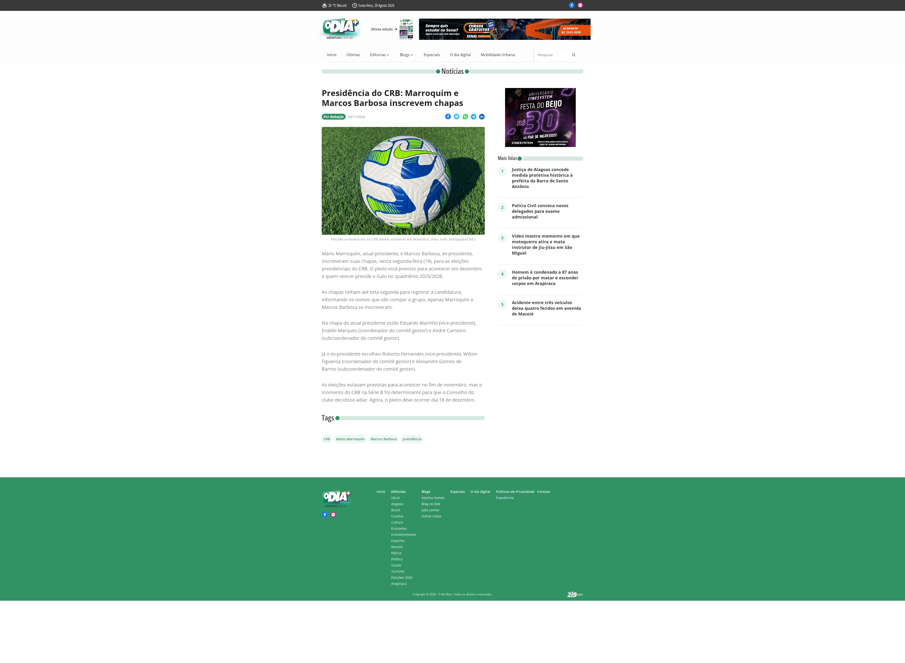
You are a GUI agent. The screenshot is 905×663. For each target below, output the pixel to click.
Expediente (505, 497)
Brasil (395, 510)
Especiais (432, 54)
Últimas (353, 54)
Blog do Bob (431, 504)
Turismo (397, 571)
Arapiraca (399, 583)
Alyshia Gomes (433, 497)
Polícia (396, 553)
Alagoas (397, 504)
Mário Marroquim (350, 439)
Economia (399, 528)
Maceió (397, 547)
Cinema (397, 516)
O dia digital (460, 54)
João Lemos (430, 510)
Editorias (378, 54)
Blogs (405, 54)
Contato (543, 491)
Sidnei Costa (431, 516)
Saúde (396, 565)
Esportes (398, 540)
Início (332, 54)
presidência (412, 439)
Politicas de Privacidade (515, 491)
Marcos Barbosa (384, 439)
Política (397, 559)
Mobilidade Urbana (498, 54)
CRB (327, 439)
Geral (395, 497)
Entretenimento (403, 534)
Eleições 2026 (401, 577)
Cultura (397, 522)
